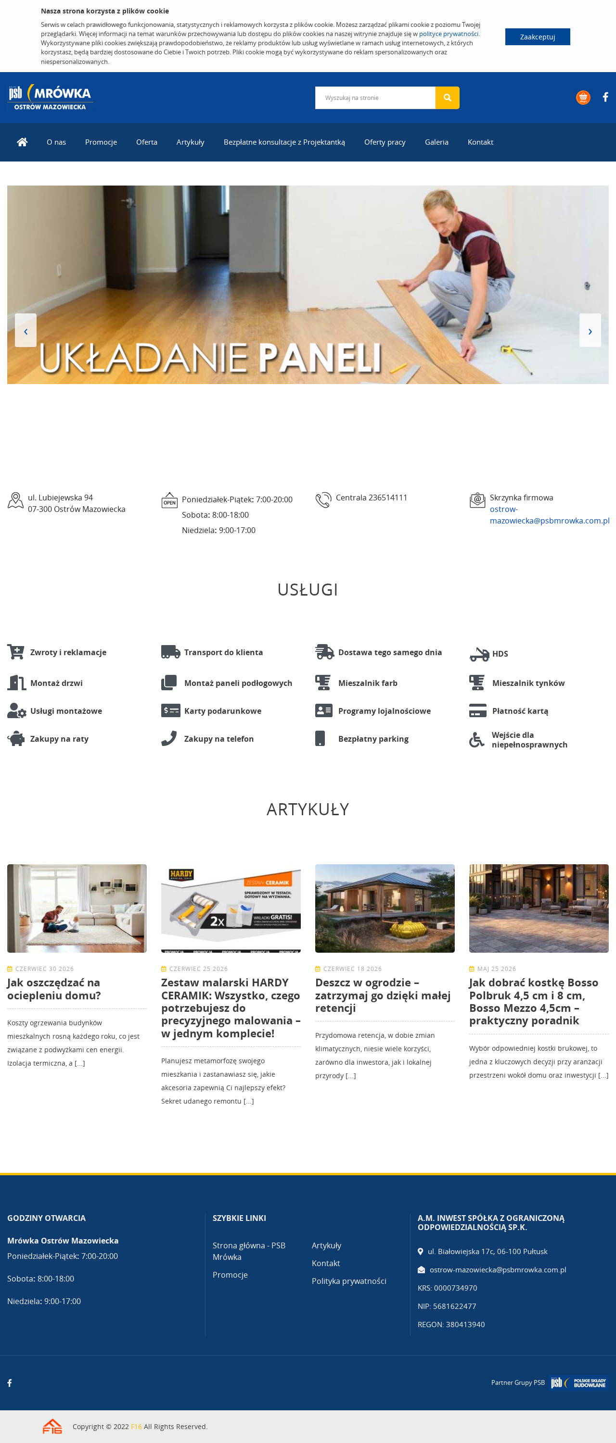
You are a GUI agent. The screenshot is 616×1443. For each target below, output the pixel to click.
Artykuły (191, 142)
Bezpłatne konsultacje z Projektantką (284, 142)
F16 (136, 1426)
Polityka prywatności (349, 1281)
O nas (56, 142)
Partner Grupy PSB (518, 1382)
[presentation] (26, 330)
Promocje (101, 142)
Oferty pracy (385, 142)
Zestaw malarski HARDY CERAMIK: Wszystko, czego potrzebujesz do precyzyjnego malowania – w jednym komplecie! (231, 1007)
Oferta (146, 142)
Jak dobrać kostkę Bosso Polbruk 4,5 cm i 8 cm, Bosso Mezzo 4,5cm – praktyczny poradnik (534, 1001)
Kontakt (480, 142)
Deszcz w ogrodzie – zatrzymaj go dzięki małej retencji (383, 995)
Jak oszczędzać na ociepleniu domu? (54, 988)
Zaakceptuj (537, 36)
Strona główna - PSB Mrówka (249, 1251)
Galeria (437, 142)
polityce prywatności (448, 33)
